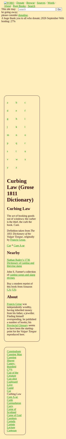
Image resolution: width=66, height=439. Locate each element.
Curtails (11, 421)
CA (9, 289)
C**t (9, 369)
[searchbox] (37, 9)
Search (31, 6)
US (14, 289)
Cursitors (12, 418)
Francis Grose (17, 239)
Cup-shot (12, 378)
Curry (10, 406)
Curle (10, 400)
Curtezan (12, 430)
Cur (9, 245)
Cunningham (14, 351)
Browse (30, 2)
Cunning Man (14, 354)
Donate (20, 2)
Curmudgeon (14, 403)
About (7, 6)
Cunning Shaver (11, 359)
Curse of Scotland (11, 411)
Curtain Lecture (11, 426)
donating (23, 15)
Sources (41, 2)
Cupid (10, 387)
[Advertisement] (33, 58)
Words (51, 2)
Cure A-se (19, 245)
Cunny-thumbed (11, 365)
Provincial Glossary (17, 325)
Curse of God (14, 415)
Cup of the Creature (12, 374)
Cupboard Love (12, 383)
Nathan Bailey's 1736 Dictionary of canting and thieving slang (20, 262)
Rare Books (19, 6)
